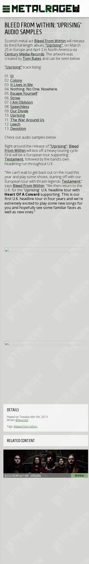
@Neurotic (22, 420)
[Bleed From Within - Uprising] (45, 464)
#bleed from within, (26, 426)
